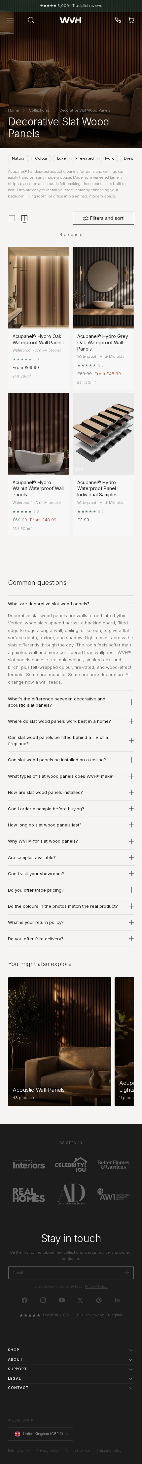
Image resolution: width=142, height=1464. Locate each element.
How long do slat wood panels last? (45, 824)
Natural (18, 158)
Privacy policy (47, 1451)
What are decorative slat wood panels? (48, 603)
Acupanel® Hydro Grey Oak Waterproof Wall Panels (102, 342)
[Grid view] (12, 218)
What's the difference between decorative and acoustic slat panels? (56, 701)
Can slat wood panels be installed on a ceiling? (57, 759)
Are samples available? (32, 857)
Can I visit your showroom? (36, 873)
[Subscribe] (126, 1272)
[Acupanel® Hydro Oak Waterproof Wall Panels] (38, 287)
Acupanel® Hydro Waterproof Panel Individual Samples (97, 489)
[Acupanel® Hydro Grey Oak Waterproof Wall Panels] (103, 287)
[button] (11, 20)
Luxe (61, 158)
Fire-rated (84, 158)
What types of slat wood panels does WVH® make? (61, 776)
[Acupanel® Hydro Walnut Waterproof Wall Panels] (38, 434)
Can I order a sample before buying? (46, 808)
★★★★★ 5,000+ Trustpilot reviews (71, 5)
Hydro (108, 158)
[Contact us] (118, 20)
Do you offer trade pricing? (36, 890)
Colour (41, 158)
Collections (39, 110)
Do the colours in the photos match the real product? (63, 906)
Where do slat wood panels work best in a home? (59, 721)
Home (13, 110)
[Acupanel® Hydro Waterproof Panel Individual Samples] (103, 434)
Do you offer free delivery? (35, 938)
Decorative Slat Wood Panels (85, 110)
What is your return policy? (36, 922)
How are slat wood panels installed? (45, 792)
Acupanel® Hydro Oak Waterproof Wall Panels (38, 339)
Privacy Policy (96, 1286)
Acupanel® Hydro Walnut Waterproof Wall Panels (38, 489)
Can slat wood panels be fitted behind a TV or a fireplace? (58, 740)
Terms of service (77, 1451)
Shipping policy (109, 1451)
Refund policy (19, 1451)
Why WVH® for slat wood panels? (43, 841)
